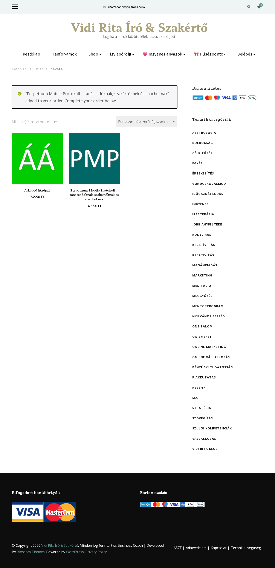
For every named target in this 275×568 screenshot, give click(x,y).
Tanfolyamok (64, 54)
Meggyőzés (202, 296)
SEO (195, 398)
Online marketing (209, 347)
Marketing (202, 275)
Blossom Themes (31, 551)
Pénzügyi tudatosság (212, 367)
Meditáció (201, 286)
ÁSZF (178, 547)
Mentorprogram (208, 306)
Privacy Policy (96, 551)
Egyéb (197, 163)
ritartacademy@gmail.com (126, 7)
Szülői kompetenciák (212, 428)
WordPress (75, 551)
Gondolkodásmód (209, 184)
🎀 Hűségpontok (210, 54)
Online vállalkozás (211, 357)
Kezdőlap (31, 54)
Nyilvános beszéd (208, 316)
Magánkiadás (204, 265)
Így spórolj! (120, 54)
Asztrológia (204, 133)
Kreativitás (203, 255)
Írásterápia (203, 214)
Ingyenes (200, 204)
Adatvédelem (196, 547)
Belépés (244, 54)
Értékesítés (203, 173)
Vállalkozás (204, 439)
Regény (198, 388)
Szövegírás (202, 418)
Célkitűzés (202, 153)
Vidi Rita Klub (205, 449)
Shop (93, 54)
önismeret (202, 337)
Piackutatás (204, 377)
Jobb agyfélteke (207, 224)
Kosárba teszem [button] (37, 158)
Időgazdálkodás (207, 194)
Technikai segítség (246, 547)
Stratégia (201, 408)
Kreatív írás (203, 245)
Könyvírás (201, 235)
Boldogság (202, 143)
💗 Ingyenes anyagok (162, 54)
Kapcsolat (218, 547)
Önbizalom (202, 326)
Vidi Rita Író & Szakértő (139, 27)
